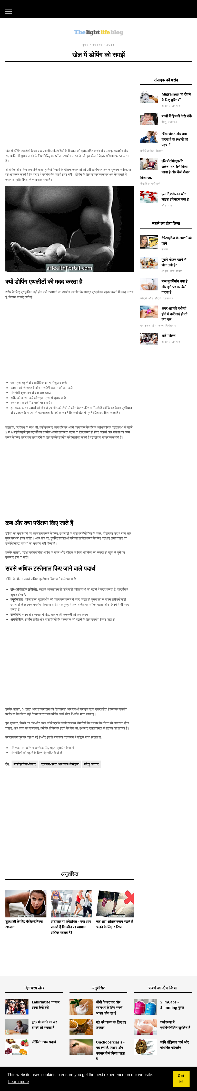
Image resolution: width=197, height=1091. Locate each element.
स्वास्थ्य (97, 44)
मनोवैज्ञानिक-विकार (25, 764)
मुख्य (85, 44)
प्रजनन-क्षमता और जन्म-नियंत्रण (60, 764)
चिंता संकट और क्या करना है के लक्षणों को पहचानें (175, 139)
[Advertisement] (69, 98)
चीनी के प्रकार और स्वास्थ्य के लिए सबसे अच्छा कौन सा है (109, 1008)
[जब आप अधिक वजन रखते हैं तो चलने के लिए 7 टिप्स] (116, 903)
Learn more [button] (18, 1081)
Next (141, 901)
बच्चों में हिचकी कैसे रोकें (177, 115)
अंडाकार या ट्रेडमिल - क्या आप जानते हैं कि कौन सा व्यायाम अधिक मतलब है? (71, 927)
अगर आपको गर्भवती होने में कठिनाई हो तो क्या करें (174, 314)
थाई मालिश (168, 335)
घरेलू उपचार (91, 764)
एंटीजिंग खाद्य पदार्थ (44, 1041)
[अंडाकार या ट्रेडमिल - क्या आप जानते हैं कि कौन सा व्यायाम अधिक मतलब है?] (71, 903)
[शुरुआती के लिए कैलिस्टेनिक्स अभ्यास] (25, 903)
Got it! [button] (181, 1079)
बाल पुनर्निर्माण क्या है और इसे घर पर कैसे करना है (175, 287)
